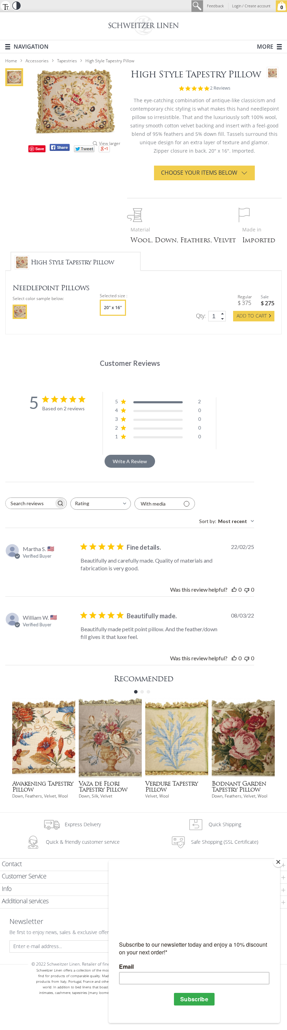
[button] (5, 5)
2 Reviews (220, 88)
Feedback (215, 6)
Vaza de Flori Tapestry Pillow (103, 787)
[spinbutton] (217, 316)
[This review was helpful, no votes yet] (234, 589)
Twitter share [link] (84, 148)
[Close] (278, 862)
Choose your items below (199, 172)
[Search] (197, 6)
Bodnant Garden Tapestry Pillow (239, 787)
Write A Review (130, 461)
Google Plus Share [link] (104, 148)
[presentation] (20, 312)
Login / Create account (251, 6)
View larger (109, 143)
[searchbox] (30, 503)
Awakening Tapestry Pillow (42, 787)
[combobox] (100, 503)
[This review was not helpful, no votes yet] (246, 589)
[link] (223, 313)
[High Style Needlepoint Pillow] (14, 77)
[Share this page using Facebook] (60, 147)
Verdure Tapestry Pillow (171, 787)
